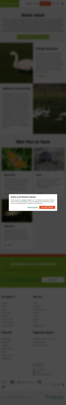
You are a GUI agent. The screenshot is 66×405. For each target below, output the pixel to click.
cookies (24, 200)
